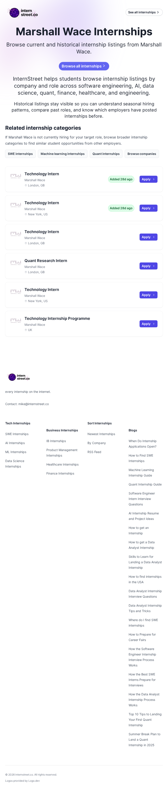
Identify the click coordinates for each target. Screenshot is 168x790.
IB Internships (56, 441)
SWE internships (20, 154)
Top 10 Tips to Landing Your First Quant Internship (145, 719)
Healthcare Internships (62, 464)
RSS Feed (94, 452)
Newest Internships (101, 434)
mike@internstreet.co (33, 404)
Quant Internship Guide (145, 484)
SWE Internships (16, 434)
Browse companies (142, 154)
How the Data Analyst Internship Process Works (144, 699)
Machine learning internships (63, 154)
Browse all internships (81, 66)
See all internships (142, 12)
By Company (97, 443)
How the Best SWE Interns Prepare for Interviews (142, 679)
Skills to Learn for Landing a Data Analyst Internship (145, 562)
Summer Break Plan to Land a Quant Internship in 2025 (144, 739)
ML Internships (15, 452)
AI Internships (15, 443)
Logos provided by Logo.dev (22, 780)
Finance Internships (60, 473)
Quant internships (106, 154)
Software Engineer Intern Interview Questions (142, 498)
